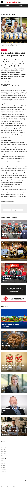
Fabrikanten (11, 8)
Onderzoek (3, 451)
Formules (18, 8)
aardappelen (7, 209)
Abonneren (3, 471)
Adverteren (3, 469)
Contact (3, 467)
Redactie (3, 81)
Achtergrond (4, 455)
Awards (21, 5)
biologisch (15, 209)
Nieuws (7, 5)
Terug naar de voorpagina (9, 14)
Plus (21, 209)
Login (26, 2)
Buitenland (3, 453)
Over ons (3, 465)
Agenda (2, 460)
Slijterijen (24, 8)
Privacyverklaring (5, 475)
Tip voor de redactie (5, 473)
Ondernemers (4, 8)
